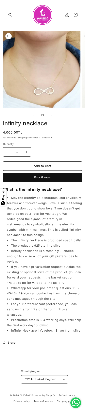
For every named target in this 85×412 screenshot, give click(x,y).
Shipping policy (66, 401)
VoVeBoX (25, 395)
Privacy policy (21, 401)
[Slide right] (51, 115)
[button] (10, 15)
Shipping (22, 137)
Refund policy (67, 395)
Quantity (8, 144)
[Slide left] (33, 115)
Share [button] (12, 342)
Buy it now (42, 177)
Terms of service (43, 401)
